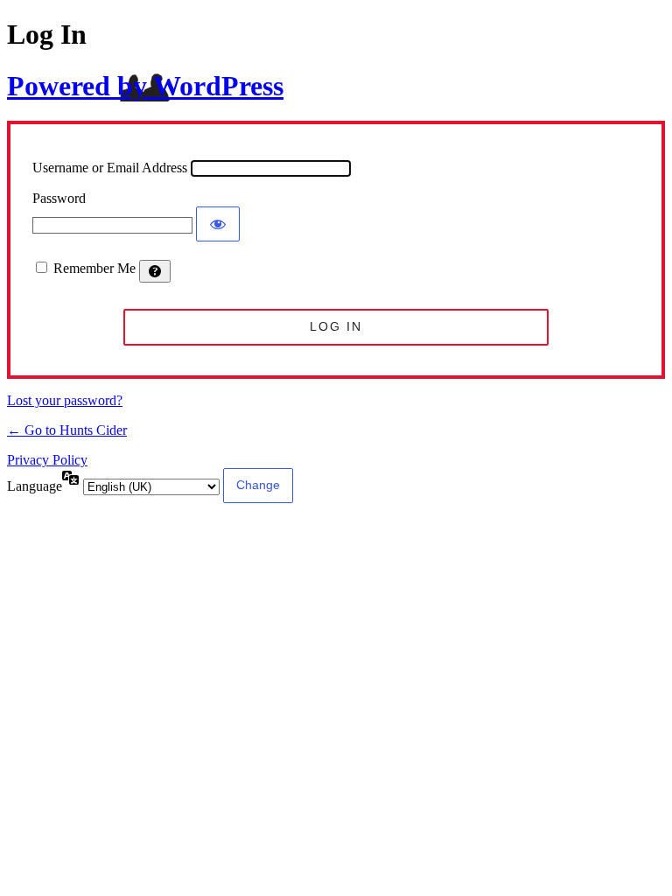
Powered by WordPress (145, 86)
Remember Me (94, 268)
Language (34, 486)
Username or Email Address (109, 167)
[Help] (155, 271)
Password (59, 198)
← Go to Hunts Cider (67, 430)
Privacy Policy (47, 459)
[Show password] (218, 224)
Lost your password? (64, 400)
